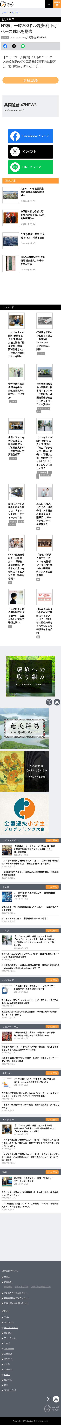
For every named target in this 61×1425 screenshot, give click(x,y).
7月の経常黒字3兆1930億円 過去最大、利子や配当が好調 (32, 260)
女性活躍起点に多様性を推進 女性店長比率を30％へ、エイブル (16, 390)
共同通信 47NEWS (36, 37)
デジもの (8, 1369)
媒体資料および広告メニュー (16, 1298)
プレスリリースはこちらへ (15, 1293)
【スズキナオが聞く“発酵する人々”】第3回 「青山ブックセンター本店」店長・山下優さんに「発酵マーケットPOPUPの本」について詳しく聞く (30, 1143)
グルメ (7, 1343)
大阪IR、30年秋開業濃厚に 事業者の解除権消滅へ (32, 192)
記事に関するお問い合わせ (15, 1303)
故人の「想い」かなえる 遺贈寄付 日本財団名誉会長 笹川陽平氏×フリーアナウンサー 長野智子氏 (44, 514)
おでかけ (13, 522)
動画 (6, 1385)
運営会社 (8, 1282)
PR (38, 528)
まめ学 (7, 1364)
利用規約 (8, 1286)
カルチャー (42, 472)
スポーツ (8, 1353)
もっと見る (52, 840)
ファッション (10, 1338)
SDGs (6, 1317)
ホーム (7, 1276)
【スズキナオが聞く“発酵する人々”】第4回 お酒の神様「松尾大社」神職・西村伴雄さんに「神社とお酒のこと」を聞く (34, 1128)
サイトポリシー (21, 1286)
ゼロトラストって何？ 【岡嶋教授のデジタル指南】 (25, 918)
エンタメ (8, 1333)
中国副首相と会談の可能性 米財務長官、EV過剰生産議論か (33, 215)
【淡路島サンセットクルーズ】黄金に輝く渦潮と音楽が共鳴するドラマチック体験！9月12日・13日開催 (34, 849)
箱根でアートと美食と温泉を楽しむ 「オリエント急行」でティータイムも (16, 510)
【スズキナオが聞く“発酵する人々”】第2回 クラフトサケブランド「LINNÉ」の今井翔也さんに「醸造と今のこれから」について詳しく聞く (30, 1157)
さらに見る (30, 80)
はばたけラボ (10, 1390)
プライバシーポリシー (41, 1286)
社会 (39, 411)
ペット (7, 1374)
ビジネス (5, 38)
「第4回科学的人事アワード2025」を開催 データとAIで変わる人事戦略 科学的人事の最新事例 (44, 564)
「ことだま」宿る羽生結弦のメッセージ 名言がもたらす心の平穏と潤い (16, 615)
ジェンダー (9, 1322)
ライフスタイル (43, 409)
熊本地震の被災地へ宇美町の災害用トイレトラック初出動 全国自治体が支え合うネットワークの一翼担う (44, 394)
